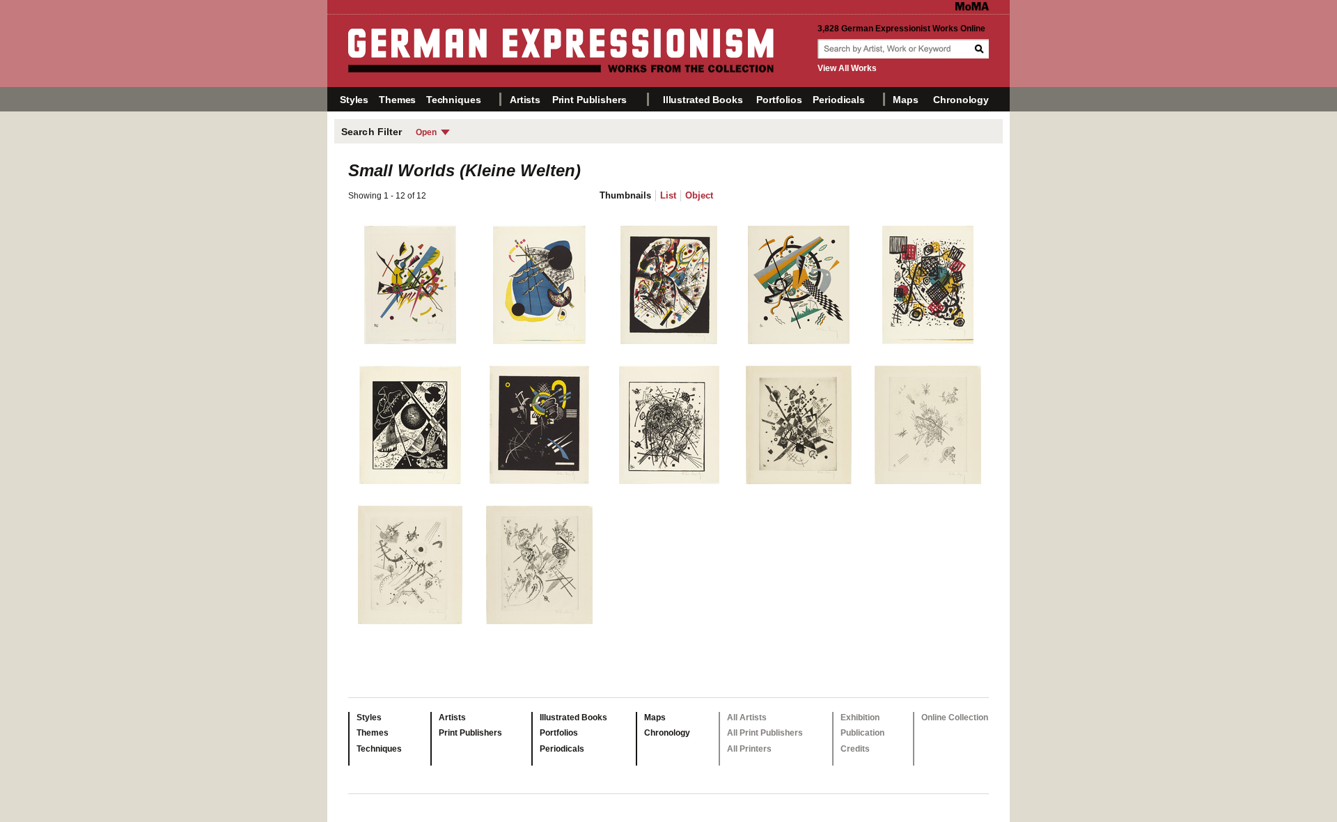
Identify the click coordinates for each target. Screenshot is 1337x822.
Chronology (961, 99)
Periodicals (838, 99)
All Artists (747, 717)
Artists (525, 99)
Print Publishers (589, 99)
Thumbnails (625, 195)
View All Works (847, 68)
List (668, 195)
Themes (397, 99)
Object (699, 195)
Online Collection (954, 717)
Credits (855, 749)
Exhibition (859, 717)
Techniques (453, 99)
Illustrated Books (703, 99)
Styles (354, 99)
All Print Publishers (765, 733)
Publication (862, 733)
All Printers (749, 749)
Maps (905, 99)
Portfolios (779, 99)
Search (980, 49)
